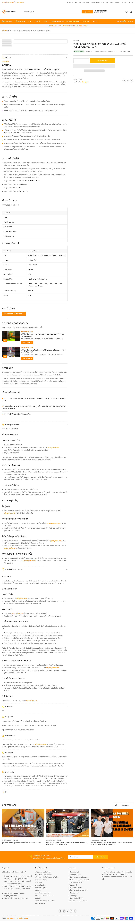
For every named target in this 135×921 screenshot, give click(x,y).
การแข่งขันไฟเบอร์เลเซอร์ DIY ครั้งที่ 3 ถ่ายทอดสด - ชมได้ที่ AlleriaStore (67, 26)
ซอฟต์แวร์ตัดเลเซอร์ (75, 888)
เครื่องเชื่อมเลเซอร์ (74, 875)
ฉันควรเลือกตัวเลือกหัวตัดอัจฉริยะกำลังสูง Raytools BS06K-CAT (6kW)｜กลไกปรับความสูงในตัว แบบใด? (33, 400)
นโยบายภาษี (109, 2)
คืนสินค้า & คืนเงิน (72, 2)
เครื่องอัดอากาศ (73, 893)
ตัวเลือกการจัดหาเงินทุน (97, 2)
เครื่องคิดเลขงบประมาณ (43, 893)
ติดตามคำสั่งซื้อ (121, 21)
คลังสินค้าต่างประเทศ (58, 21)
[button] (94, 66)
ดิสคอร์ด (130, 21)
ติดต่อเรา (117, 2)
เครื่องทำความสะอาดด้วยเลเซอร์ (78, 877)
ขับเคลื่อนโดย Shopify (22, 918)
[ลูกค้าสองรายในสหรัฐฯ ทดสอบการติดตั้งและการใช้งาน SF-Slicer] (23, 823)
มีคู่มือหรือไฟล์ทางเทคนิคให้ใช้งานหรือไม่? (17, 414)
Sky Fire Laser (11, 918)
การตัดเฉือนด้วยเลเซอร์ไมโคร (45, 901)
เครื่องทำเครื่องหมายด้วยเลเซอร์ (78, 880)
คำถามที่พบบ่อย (40, 885)
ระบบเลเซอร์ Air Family (73, 21)
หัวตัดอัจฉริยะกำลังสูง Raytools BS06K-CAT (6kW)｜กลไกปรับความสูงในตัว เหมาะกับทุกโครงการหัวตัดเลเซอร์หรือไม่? (34, 407)
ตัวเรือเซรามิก (23, 191)
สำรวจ (93, 21)
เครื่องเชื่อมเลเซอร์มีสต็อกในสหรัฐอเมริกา (13, 2)
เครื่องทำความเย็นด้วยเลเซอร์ (77, 890)
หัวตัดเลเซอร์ (72, 885)
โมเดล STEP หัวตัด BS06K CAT (14, 313)
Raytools (76, 40)
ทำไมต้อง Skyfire (40, 888)
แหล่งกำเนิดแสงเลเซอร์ (75, 882)
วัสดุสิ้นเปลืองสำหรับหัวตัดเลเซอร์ (29, 181)
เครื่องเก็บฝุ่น (72, 896)
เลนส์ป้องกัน (23, 184)
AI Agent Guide (40, 903)
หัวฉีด (21, 188)
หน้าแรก (4, 30)
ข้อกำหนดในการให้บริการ (43, 875)
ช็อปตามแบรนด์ (20, 21)
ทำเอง (45, 21)
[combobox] (58, 12)
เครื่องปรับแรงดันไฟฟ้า (75, 898)
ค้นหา (88, 12)
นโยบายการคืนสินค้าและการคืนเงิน (46, 877)
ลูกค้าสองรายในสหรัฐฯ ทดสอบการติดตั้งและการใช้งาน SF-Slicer (21, 842)
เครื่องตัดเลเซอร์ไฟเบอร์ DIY (44, 896)
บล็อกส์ (38, 21)
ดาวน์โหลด (86, 21)
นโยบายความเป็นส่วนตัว (43, 872)
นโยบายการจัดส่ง (84, 2)
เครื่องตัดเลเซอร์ (73, 872)
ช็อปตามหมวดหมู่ (7, 21)
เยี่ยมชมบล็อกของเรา (122, 805)
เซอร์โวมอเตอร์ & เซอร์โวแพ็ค (78, 901)
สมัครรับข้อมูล (100, 857)
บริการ (29, 21)
